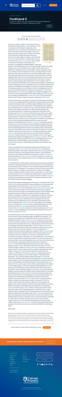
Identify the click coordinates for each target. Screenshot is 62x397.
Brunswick (32, 202)
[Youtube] (42, 364)
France (27, 278)
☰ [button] (6, 5)
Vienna (21, 113)
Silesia (45, 156)
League (15, 133)
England (10, 120)
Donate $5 (46, 327)
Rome (28, 235)
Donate (53, 5)
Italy (9, 72)
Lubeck (51, 208)
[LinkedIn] (51, 364)
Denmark (38, 186)
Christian (30, 186)
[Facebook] (37, 364)
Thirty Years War (25, 302)
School (25, 357)
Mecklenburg (12, 211)
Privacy (25, 389)
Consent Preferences (37, 389)
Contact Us (30, 389)
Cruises (25, 361)
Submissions (14, 370)
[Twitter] (40, 364)
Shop (44, 5)
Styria (17, 50)
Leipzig (41, 269)
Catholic (10, 133)
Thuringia (44, 256)
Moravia (28, 156)
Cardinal (44, 90)
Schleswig (24, 206)
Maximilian (37, 59)
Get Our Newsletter (45, 354)
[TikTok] (49, 364)
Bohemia (22, 107)
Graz (11, 59)
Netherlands (29, 131)
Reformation (46, 97)
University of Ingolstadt (24, 61)
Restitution (47, 225)
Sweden (21, 245)
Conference (26, 359)
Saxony (35, 158)
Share (49, 26)
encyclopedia (15, 15)
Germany (40, 117)
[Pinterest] (47, 364)
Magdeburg (35, 240)
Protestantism (48, 154)
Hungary (31, 107)
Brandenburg (28, 247)
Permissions (14, 372)
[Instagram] (44, 364)
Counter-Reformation (34, 95)
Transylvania (35, 122)
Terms (21, 389)
